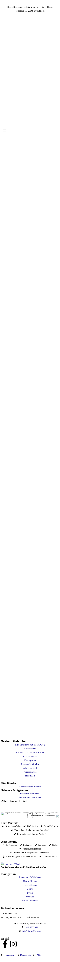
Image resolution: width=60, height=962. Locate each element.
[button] (30, 130)
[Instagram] (13, 944)
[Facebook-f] (5, 944)
